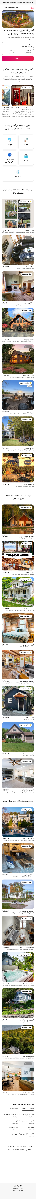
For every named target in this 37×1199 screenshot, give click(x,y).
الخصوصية (20, 1190)
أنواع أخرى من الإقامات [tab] (28, 1108)
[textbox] (25, 53)
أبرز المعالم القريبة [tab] (15, 1108)
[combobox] (17, 46)
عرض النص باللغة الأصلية (9, 2)
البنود (14, 1190)
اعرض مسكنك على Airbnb (10, 7)
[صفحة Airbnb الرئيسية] (32, 7)
